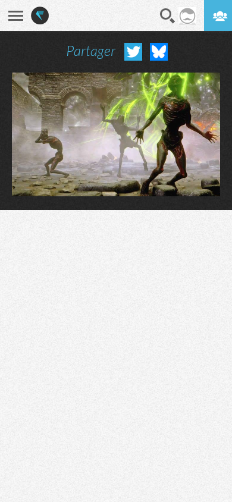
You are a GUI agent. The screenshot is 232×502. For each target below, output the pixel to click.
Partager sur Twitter (133, 52)
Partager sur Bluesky (159, 52)
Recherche (168, 16)
